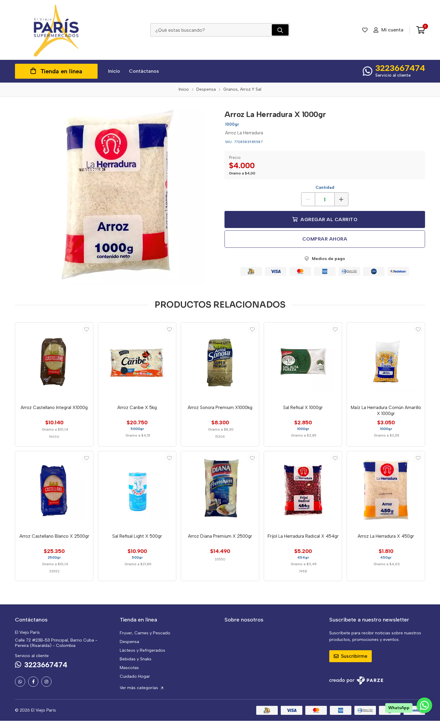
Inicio (114, 71)
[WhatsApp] (20, 682)
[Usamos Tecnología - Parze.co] (356, 681)
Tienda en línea (61, 71)
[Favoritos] (365, 30)
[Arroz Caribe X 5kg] (137, 361)
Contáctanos (144, 71)
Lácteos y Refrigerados (142, 650)
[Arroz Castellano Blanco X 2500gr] (54, 490)
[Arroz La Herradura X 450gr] (386, 490)
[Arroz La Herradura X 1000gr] (115, 195)
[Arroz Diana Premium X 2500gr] (220, 490)
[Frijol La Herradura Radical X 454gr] (303, 490)
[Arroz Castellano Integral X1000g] (54, 361)
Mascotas (129, 667)
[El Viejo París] (56, 30)
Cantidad (324, 187)
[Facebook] (33, 682)
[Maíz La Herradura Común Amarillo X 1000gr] (386, 361)
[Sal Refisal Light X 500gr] (137, 490)
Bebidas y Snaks (135, 659)
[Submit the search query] (280, 30)
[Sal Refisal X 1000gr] (303, 361)
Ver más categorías (139, 687)
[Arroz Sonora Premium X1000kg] (220, 361)
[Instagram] (46, 682)
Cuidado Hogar (135, 676)
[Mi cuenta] (86, 329)
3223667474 (400, 68)
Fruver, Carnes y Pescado (145, 633)
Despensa (129, 641)
